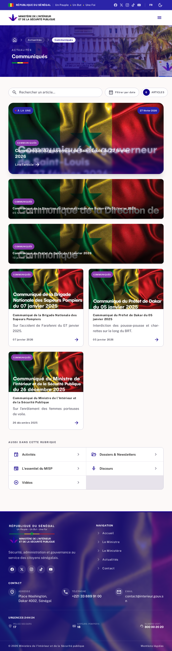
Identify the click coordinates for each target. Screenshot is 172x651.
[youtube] (139, 5)
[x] (121, 5)
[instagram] (127, 5)
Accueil (105, 533)
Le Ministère (108, 550)
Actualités (35, 40)
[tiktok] (133, 5)
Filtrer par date (122, 92)
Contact (105, 568)
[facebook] (115, 5)
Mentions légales (152, 646)
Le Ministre (108, 541)
